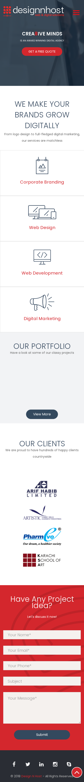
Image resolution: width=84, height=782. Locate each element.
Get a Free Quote (42, 51)
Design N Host (31, 776)
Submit (42, 734)
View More (42, 414)
